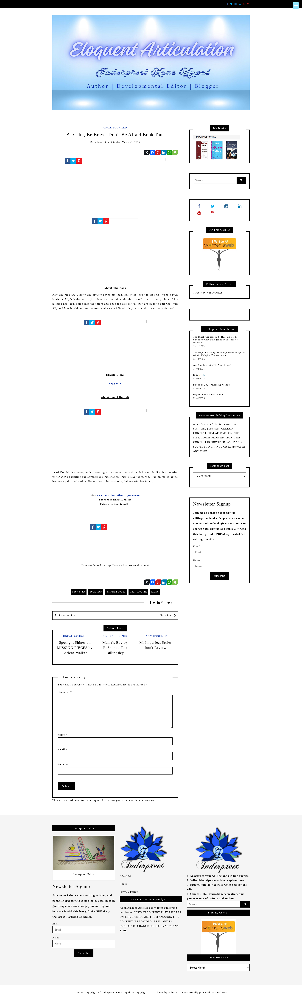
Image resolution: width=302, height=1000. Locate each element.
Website (63, 764)
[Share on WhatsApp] (169, 152)
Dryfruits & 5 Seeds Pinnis (208, 394)
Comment (65, 691)
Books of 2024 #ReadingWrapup (211, 384)
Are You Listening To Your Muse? (212, 365)
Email (62, 749)
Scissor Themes (178, 992)
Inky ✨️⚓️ (199, 375)
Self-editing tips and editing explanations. (217, 880)
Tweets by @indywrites (208, 292)
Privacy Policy (129, 891)
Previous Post (67, 615)
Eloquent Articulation (221, 329)
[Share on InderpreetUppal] (152, 152)
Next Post (166, 615)
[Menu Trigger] (296, 5)
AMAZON (115, 384)
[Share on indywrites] (147, 152)
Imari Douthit (138, 591)
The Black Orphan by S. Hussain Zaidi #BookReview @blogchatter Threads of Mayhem (215, 340)
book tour (96, 591)
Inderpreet (100, 142)
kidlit (154, 591)
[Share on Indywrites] (158, 152)
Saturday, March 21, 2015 (125, 142)
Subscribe (219, 576)
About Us (125, 875)
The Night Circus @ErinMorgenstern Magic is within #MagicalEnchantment (219, 353)
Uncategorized (115, 127)
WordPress (221, 992)
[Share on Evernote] (175, 152)
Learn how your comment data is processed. (129, 800)
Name (62, 734)
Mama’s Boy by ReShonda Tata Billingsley (115, 647)
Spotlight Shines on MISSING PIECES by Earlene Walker (75, 647)
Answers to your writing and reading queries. (219, 875)
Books (124, 883)
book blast (78, 591)
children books (115, 591)
